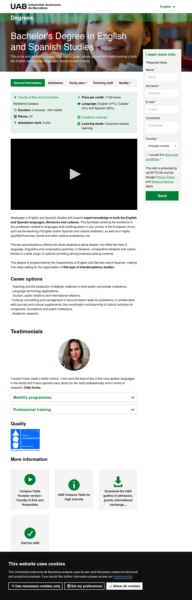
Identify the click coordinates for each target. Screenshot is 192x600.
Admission (55, 83)
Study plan (77, 83)
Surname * (153, 86)
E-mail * (151, 102)
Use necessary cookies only (37, 586)
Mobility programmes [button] (32, 397)
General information (28, 83)
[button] (74, 174)
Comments (153, 118)
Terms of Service (163, 181)
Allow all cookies (126, 586)
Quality (124, 83)
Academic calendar (94, 117)
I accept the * (162, 156)
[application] (74, 174)
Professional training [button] (32, 409)
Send (162, 195)
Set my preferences (86, 586)
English (170, 6)
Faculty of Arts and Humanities (38, 97)
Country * (152, 138)
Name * (151, 70)
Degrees (22, 17)
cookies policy (122, 576)
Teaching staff (103, 83)
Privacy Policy (165, 177)
